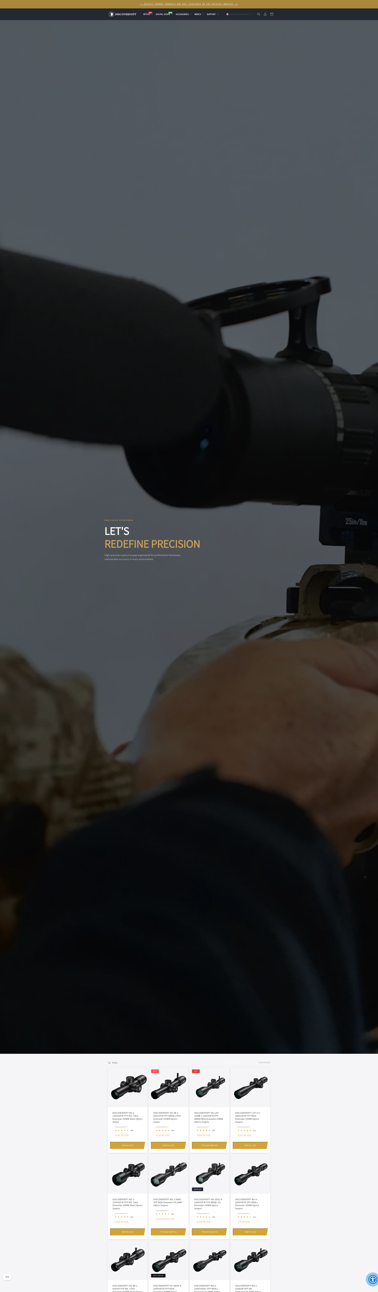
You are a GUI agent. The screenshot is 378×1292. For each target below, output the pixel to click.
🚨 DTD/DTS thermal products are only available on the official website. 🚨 (189, 4)
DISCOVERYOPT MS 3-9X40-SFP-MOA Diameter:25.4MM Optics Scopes (167, 1202)
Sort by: (226, 1062)
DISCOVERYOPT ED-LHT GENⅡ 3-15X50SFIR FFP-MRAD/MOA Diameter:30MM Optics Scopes (208, 1117)
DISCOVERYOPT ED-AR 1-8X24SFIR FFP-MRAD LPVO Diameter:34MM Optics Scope (167, 1117)
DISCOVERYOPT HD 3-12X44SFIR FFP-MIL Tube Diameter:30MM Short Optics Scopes (127, 1204)
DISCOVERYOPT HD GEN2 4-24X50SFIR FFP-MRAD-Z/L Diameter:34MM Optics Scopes (208, 1204)
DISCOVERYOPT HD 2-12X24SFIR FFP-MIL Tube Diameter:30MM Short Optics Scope (127, 1117)
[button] (147, 14)
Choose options (209, 1145)
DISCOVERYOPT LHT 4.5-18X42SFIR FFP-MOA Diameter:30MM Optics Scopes (248, 1117)
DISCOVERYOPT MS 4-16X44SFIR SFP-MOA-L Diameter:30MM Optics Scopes (247, 1204)
